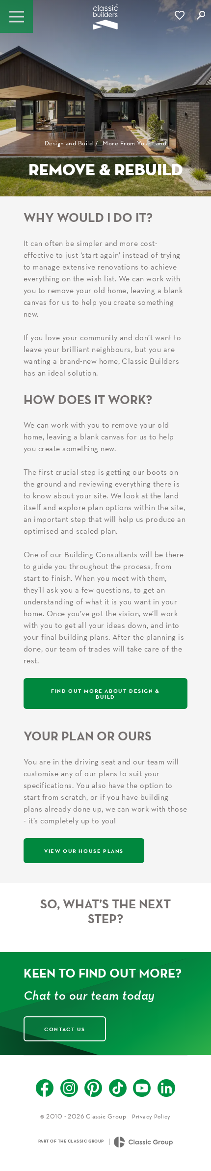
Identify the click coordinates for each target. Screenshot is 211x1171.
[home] (105, 20)
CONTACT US (64, 1029)
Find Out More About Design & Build (105, 693)
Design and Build (69, 143)
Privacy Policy (151, 1116)
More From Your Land (134, 143)
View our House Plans (84, 850)
